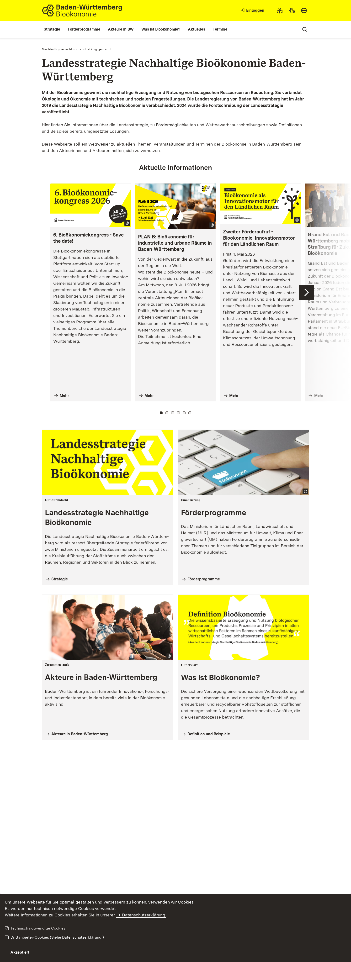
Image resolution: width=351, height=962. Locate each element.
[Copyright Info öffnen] (127, 223)
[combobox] (304, 10)
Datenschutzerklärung (143, 914)
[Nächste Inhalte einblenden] (306, 292)
